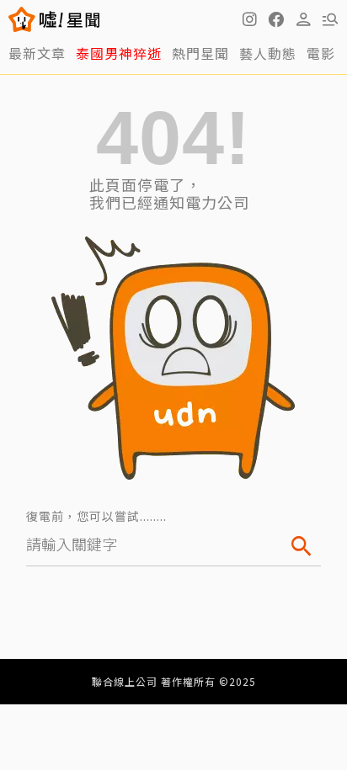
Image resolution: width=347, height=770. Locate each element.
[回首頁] (69, 19)
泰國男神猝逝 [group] (119, 53)
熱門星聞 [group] (200, 53)
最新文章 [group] (37, 53)
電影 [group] (321, 53)
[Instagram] (249, 19)
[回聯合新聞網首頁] (22, 19)
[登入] (303, 19)
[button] (276, 19)
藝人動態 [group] (267, 53)
